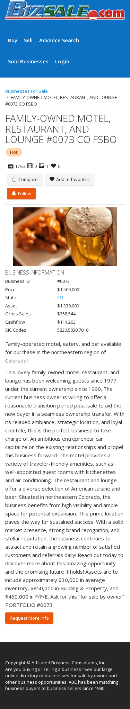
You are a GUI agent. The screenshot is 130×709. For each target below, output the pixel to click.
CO (60, 297)
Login (62, 61)
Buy (12, 40)
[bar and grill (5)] (65, 236)
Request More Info (29, 618)
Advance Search (59, 40)
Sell (28, 40)
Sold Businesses (28, 61)
